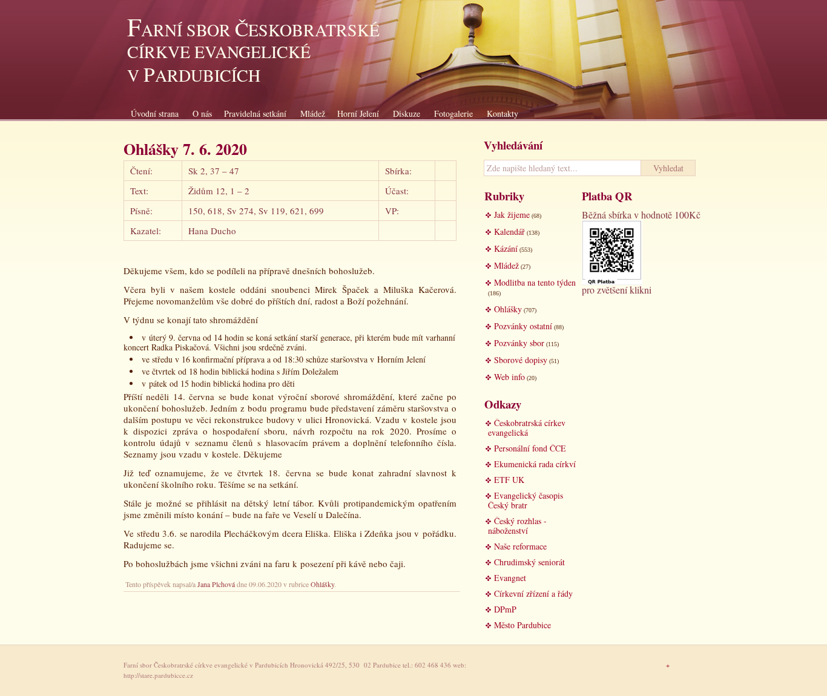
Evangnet (510, 577)
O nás (202, 113)
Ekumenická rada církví (535, 464)
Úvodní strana (155, 113)
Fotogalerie (453, 113)
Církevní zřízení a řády (533, 593)
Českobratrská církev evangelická (526, 427)
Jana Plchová (216, 584)
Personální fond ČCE (530, 448)
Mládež (312, 113)
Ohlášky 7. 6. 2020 (185, 148)
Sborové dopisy (520, 360)
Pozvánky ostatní (523, 326)
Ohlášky (322, 584)
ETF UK (509, 479)
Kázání (506, 248)
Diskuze (406, 113)
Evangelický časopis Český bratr (525, 500)
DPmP (505, 609)
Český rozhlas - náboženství (517, 525)
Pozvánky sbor (519, 343)
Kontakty (502, 113)
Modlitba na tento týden (535, 282)
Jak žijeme (512, 214)
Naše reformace (520, 546)
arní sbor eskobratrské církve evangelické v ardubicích (253, 52)
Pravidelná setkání (255, 113)
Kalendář (509, 231)
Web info (509, 376)
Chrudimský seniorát (529, 562)
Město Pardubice (522, 625)
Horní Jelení (358, 113)
